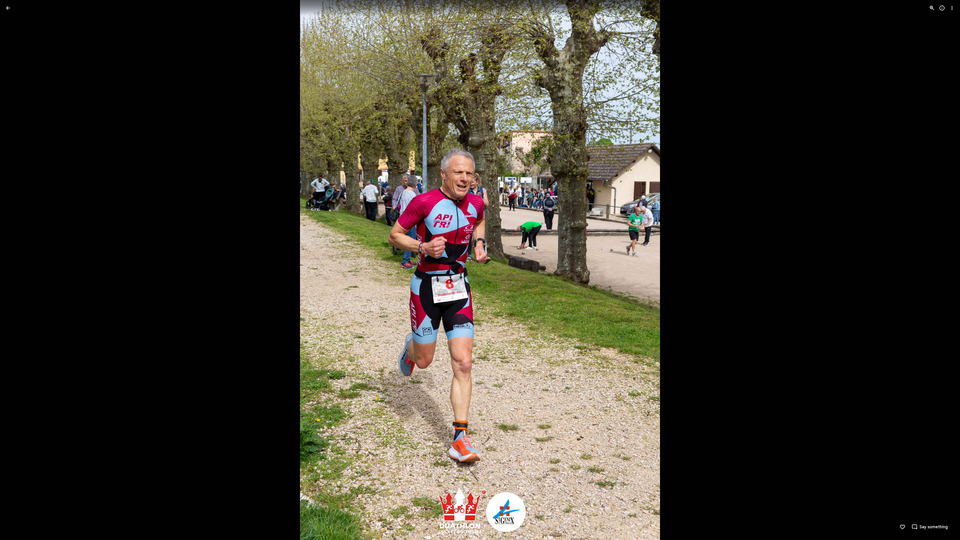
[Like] (903, 527)
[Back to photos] (8, 8)
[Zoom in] (932, 8)
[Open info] (942, 8)
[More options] (952, 8)
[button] (14, 270)
